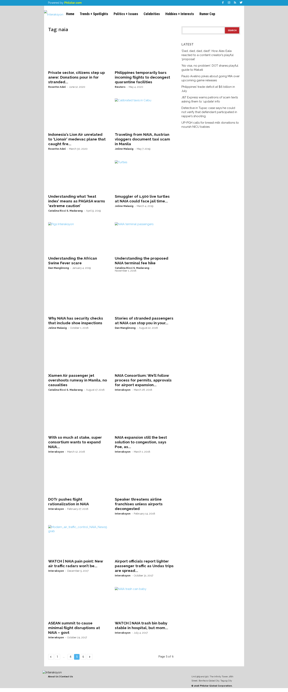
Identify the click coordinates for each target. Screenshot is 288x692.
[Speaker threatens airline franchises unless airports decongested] (144, 479)
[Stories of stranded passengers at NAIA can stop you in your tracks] (144, 297)
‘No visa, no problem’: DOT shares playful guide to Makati (209, 68)
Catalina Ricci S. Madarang (65, 210)
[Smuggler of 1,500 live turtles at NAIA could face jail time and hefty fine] (144, 176)
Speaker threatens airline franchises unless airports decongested (139, 504)
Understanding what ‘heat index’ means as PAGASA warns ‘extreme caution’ (76, 201)
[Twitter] (241, 3)
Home (70, 14)
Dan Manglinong (58, 267)
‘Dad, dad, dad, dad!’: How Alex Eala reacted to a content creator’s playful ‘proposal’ (207, 55)
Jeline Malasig (124, 148)
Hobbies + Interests (179, 14)
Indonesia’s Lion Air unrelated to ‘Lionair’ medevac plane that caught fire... (77, 139)
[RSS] (235, 3)
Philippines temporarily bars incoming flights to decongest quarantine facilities (142, 77)
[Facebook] (223, 3)
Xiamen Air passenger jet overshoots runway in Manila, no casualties (77, 380)
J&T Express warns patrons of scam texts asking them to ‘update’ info (209, 99)
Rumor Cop (207, 14)
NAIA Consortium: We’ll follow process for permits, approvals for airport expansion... (143, 380)
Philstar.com (73, 2)
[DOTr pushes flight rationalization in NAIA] (77, 479)
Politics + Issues (126, 14)
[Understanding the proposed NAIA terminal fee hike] (144, 238)
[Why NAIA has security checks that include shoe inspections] (77, 297)
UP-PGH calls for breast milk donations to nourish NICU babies (210, 125)
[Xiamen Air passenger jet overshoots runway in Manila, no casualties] (77, 355)
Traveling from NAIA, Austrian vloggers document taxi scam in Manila (142, 139)
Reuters (120, 86)
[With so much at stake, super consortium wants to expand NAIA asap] (77, 417)
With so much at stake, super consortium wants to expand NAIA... (75, 442)
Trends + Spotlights (94, 14)
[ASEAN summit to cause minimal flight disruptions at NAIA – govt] (77, 602)
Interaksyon (122, 389)
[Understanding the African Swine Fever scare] (77, 238)
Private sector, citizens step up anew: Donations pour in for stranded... (76, 77)
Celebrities (152, 14)
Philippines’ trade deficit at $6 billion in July (208, 89)
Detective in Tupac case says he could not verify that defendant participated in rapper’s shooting (209, 112)
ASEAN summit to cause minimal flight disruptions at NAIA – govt (74, 628)
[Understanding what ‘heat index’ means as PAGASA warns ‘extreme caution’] (77, 176)
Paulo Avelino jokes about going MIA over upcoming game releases (210, 78)
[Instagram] (229, 3)
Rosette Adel (57, 86)
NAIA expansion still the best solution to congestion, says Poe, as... (141, 442)
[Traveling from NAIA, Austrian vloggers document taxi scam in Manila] (144, 114)
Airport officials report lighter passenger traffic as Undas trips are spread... (144, 566)
